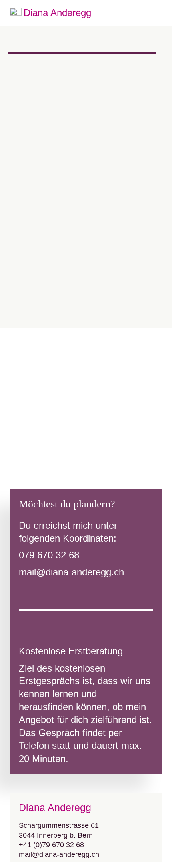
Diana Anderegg (57, 12)
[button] (157, 13)
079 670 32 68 (49, 555)
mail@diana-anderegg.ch (71, 572)
